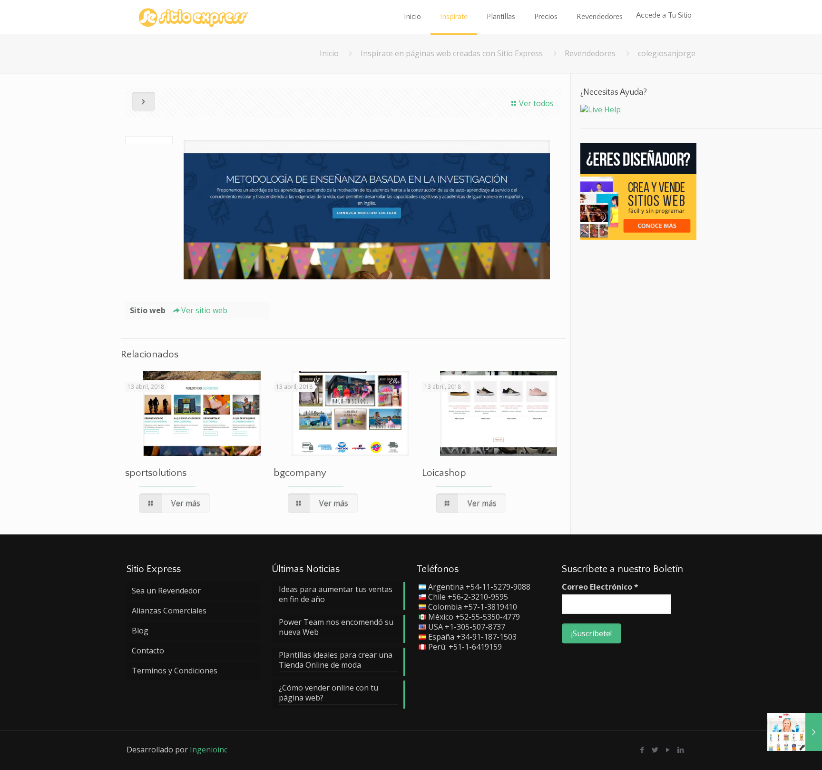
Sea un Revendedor (166, 590)
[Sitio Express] (193, 16)
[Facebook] (642, 749)
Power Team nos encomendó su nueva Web (336, 627)
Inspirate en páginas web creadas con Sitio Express (452, 53)
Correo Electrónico (600, 587)
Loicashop (444, 472)
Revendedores (590, 53)
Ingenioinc (208, 749)
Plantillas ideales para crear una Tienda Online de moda (335, 660)
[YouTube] (668, 749)
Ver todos (536, 103)
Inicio (329, 53)
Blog (140, 630)
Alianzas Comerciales (169, 610)
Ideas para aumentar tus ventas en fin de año (335, 594)
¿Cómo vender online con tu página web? (328, 693)
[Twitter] (655, 749)
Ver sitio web (204, 310)
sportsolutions (155, 472)
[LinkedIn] (681, 749)
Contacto (148, 650)
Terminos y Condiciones (174, 670)
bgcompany (300, 472)
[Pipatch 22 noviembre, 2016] (794, 732)
